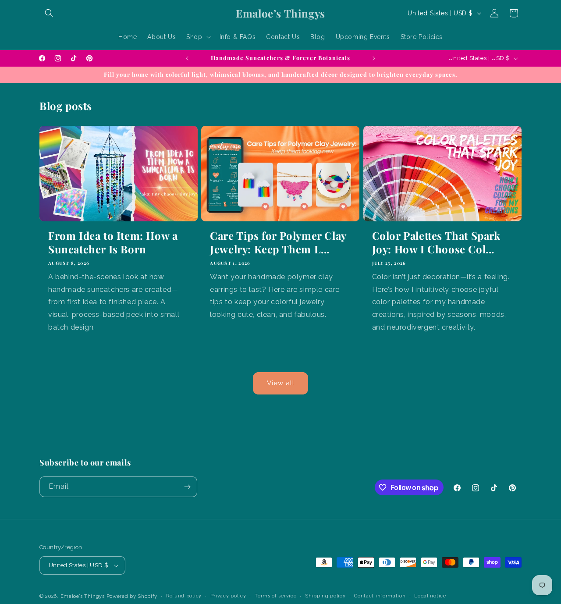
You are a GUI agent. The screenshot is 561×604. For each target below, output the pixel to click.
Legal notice (430, 596)
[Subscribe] (187, 486)
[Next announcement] (373, 58)
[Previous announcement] (187, 58)
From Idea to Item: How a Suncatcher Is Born (113, 242)
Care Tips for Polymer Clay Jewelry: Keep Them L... (278, 242)
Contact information (379, 596)
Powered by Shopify (132, 596)
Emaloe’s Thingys (82, 596)
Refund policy (184, 596)
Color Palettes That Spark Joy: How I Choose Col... (436, 242)
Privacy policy (228, 596)
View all (281, 383)
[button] (49, 13)
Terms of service (275, 596)
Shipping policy (325, 596)
